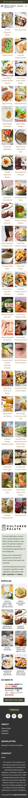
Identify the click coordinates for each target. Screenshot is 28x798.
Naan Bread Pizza (21, 103)
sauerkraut (10, 574)
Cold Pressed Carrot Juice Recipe (20, 492)
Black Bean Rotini (20, 30)
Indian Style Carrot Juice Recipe (7, 390)
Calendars (4, 731)
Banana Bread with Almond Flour (20, 149)
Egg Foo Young (7, 103)
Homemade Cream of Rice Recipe (20, 80)
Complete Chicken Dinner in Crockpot (21, 291)
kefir (4, 574)
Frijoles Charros (7, 55)
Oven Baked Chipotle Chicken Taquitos (7, 80)
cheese (19, 574)
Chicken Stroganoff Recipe (7, 32)
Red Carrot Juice (20, 515)
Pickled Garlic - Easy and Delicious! (7, 291)
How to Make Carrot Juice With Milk (21, 416)
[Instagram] (20, 716)
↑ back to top (14, 710)
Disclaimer (5, 733)
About (3, 757)
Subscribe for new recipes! (14, 700)
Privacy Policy (6, 728)
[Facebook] (8, 716)
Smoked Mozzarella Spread (7, 174)
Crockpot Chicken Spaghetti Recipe (7, 441)
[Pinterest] (14, 716)
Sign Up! (4, 745)
